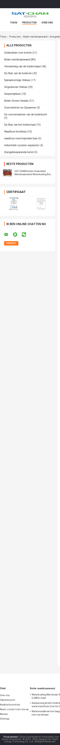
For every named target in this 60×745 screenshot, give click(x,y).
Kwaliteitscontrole (10, 704)
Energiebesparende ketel (19, 152)
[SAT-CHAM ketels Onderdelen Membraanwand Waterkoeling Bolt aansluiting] (7, 173)
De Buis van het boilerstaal (19, 124)
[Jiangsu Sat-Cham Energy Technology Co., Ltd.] (30, 15)
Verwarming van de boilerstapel (22, 66)
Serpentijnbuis (12, 93)
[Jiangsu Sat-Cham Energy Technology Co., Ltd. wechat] (26, 234)
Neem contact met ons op (14, 709)
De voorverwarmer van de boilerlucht (25, 114)
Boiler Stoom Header (16, 100)
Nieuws (4, 714)
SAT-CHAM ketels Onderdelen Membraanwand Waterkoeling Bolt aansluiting (32, 174)
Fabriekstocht (7, 700)
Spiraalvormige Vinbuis (17, 80)
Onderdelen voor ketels (18, 52)
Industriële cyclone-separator (21, 145)
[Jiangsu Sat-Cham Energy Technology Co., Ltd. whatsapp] (17, 234)
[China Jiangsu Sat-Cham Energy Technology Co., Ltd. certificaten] (14, 204)
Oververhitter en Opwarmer (20, 107)
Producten (29, 22)
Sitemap (4, 718)
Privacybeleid (11, 736)
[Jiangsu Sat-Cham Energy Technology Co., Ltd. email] (8, 234)
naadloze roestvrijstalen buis (21, 138)
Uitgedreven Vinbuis (15, 87)
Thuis (13, 22)
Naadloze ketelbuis (15, 131)
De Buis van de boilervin (18, 73)
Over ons (47, 22)
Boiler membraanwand (35, 36)
